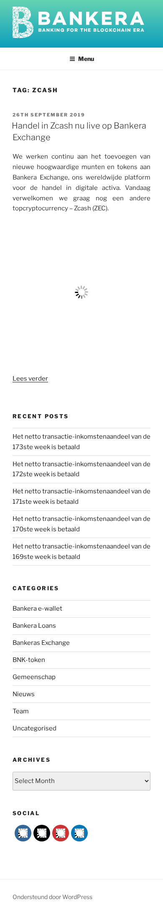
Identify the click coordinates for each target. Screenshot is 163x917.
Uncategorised (34, 728)
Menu (86, 58)
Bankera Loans (34, 625)
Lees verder (30, 378)
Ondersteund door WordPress (52, 896)
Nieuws (24, 694)
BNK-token (29, 660)
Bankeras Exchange (41, 643)
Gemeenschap (34, 677)
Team (21, 711)
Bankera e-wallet (37, 608)
